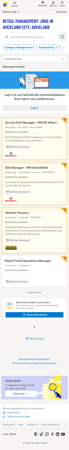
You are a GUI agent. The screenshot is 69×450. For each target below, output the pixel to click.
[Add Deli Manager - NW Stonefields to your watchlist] (63, 166)
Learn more (13, 412)
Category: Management (18, 47)
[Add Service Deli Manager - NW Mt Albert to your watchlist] (63, 121)
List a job (61, 11)
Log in (62, 5)
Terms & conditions (50, 424)
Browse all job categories (34, 359)
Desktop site (9, 424)
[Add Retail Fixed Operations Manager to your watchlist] (63, 259)
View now (19, 393)
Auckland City (47, 47)
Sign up (53, 5)
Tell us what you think (18, 416)
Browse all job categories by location (34, 363)
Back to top (36, 338)
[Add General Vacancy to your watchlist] (63, 211)
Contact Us (32, 424)
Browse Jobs (10, 11)
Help (21, 424)
